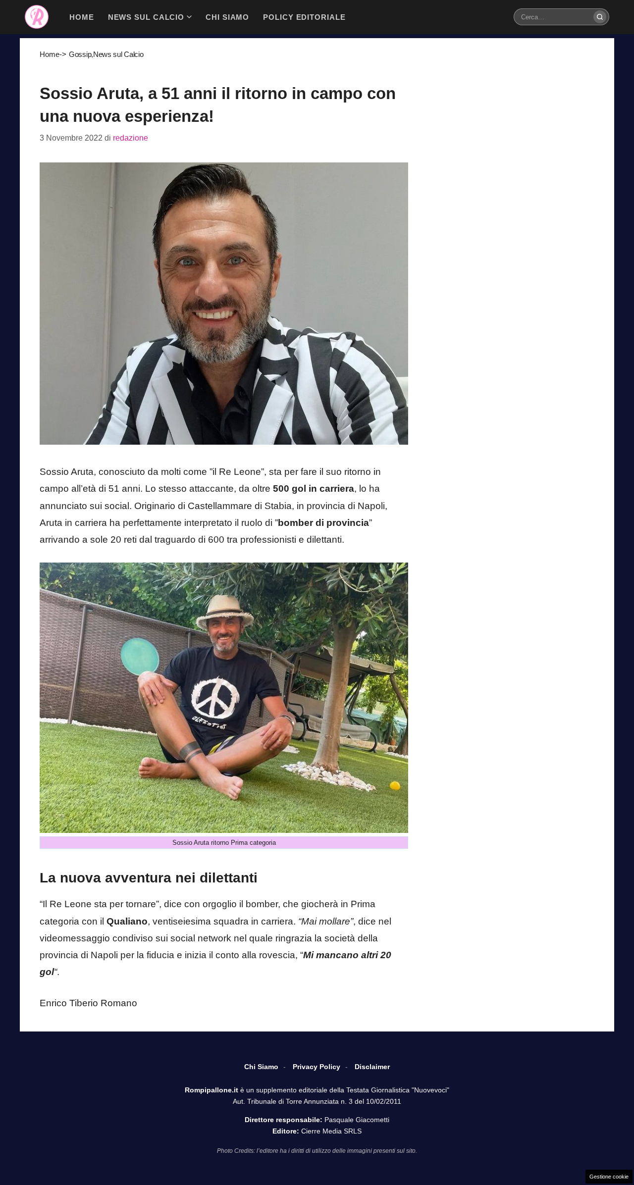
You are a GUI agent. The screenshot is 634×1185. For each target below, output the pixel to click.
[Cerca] (599, 16)
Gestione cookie (609, 1177)
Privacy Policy (316, 1067)
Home (49, 54)
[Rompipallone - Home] (37, 17)
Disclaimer (372, 1067)
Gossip (80, 54)
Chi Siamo (261, 1067)
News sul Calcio (118, 54)
